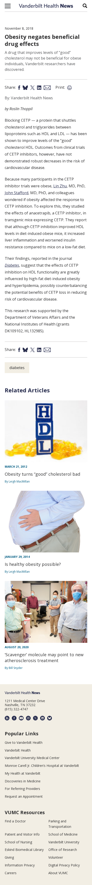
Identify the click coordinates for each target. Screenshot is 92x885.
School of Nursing (18, 842)
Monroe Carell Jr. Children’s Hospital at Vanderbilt (42, 765)
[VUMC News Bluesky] (49, 718)
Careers (11, 873)
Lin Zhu (60, 186)
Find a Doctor (15, 821)
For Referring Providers (22, 788)
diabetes (17, 367)
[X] (35, 718)
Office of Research (62, 849)
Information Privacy (20, 865)
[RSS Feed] (7, 718)
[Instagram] (28, 718)
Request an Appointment (24, 796)
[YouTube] (21, 718)
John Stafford (16, 192)
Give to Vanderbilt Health (23, 742)
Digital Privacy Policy (64, 865)
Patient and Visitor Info (22, 834)
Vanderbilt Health (18, 750)
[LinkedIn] (42, 718)
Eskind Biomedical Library (24, 849)
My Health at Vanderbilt (22, 773)
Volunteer (55, 857)
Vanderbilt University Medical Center (32, 758)
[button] (8, 6)
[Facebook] (14, 718)
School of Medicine (63, 834)
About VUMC (58, 873)
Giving (9, 857)
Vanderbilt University (63, 842)
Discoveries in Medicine (23, 781)
